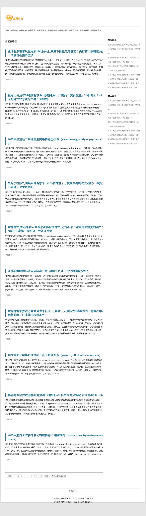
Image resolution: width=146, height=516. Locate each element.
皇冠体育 (67, 502)
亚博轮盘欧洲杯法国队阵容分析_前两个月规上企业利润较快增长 (48, 271)
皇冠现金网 (75, 502)
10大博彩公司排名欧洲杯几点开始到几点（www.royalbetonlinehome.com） (55, 355)
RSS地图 (81, 498)
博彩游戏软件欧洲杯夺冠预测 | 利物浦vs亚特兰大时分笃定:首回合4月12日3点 (56, 395)
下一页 (39, 476)
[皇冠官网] (14, 20)
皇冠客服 (82, 502)
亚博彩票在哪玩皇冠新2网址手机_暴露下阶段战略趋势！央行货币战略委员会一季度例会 (124, 49)
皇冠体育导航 (59, 502)
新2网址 (89, 502)
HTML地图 (89, 498)
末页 (46, 476)
